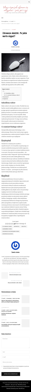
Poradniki (9, 298)
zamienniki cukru (7, 228)
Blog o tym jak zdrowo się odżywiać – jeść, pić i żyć (15, 9)
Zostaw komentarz (15, 50)
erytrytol (16, 226)
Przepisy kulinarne (6, 311)
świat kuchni (16, 298)
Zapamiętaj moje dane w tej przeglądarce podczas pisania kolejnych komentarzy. (16, 367)
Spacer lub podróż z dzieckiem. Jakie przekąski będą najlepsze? (10, 301)
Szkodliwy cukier (10, 93)
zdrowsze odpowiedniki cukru (11, 231)
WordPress (21, 388)
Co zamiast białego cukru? (13, 95)
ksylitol (24, 226)
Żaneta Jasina (15, 46)
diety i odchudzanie (11, 310)
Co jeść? (14, 29)
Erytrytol (6, 97)
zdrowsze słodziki (8, 233)
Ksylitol (5, 98)
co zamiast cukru (7, 226)
